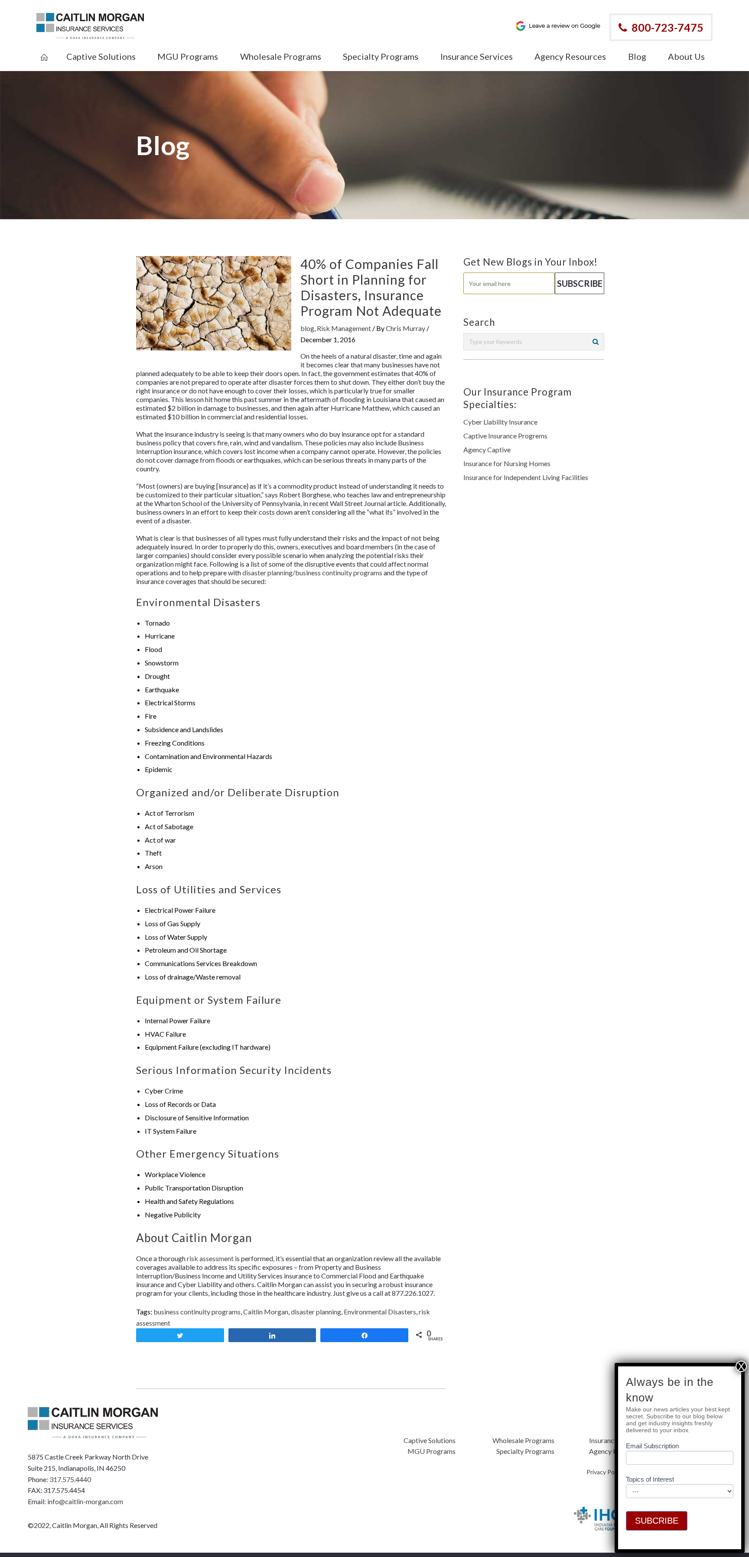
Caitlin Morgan (265, 1311)
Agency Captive (487, 449)
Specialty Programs (525, 1451)
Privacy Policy (604, 1472)
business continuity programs (197, 1311)
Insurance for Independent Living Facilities (525, 477)
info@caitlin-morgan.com (85, 1501)
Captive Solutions (430, 1440)
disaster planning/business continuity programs (312, 572)
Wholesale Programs (523, 1440)
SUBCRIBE (656, 1520)
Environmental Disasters (380, 1311)
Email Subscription (652, 1446)
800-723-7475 (667, 27)
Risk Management (344, 328)
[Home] (44, 52)
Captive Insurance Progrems (505, 435)
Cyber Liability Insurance (500, 422)
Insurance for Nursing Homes (506, 463)
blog (307, 328)
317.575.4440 (70, 1479)
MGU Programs (431, 1451)
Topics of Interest (650, 1479)
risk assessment (210, 1258)
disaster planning (316, 1311)
